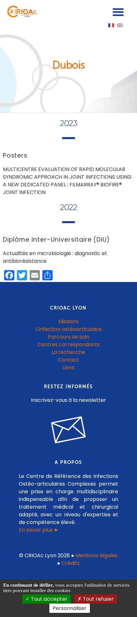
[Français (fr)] (111, 24)
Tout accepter (49, 599)
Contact (68, 359)
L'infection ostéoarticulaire (68, 329)
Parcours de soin (68, 336)
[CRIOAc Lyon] (21, 16)
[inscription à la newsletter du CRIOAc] (68, 448)
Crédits (70, 563)
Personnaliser (70, 608)
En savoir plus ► (39, 530)
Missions (68, 321)
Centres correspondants (68, 344)
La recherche (68, 352)
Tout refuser (98, 599)
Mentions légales (97, 555)
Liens (68, 367)
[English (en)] (120, 24)
